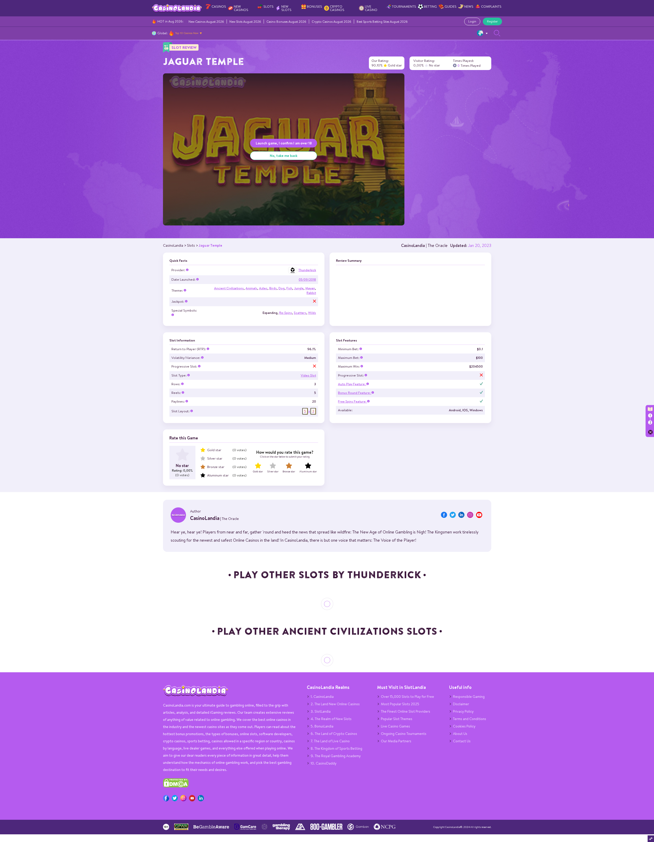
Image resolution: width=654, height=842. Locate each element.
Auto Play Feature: (352, 384)
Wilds (312, 313)
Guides (451, 6)
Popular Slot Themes (396, 718)
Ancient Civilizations (229, 288)
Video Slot (308, 375)
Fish (289, 288)
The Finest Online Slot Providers (405, 711)
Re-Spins (285, 313)
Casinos (219, 6)
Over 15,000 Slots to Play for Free (407, 696)
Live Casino (371, 8)
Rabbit (311, 293)
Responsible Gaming (469, 696)
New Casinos (241, 8)
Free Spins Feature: (352, 401)
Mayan (310, 288)
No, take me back (283, 155)
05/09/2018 (307, 279)
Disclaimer (461, 704)
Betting (430, 6)
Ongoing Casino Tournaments (403, 733)
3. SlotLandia (321, 711)
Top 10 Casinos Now (186, 33)
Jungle (298, 288)
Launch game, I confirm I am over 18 (284, 143)
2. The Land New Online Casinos (335, 704)
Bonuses (314, 6)
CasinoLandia (413, 245)
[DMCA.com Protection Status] (176, 786)
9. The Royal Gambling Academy (336, 756)
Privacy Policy (463, 711)
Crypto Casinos (337, 8)
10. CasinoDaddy (323, 763)
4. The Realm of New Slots (331, 718)
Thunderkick (307, 270)
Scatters (300, 313)
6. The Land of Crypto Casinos (334, 733)
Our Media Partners (396, 741)
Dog (281, 288)
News (468, 6)
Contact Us (462, 741)
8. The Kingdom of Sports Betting (336, 748)
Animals (251, 288)
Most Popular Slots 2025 (400, 704)
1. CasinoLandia (322, 696)
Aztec (263, 288)
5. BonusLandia (322, 726)
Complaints (491, 6)
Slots (268, 6)
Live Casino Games (395, 726)
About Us (460, 733)
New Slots (286, 8)
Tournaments (404, 6)
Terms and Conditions (469, 718)
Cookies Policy (464, 726)
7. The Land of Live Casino (330, 741)
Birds (273, 288)
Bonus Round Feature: (354, 393)
